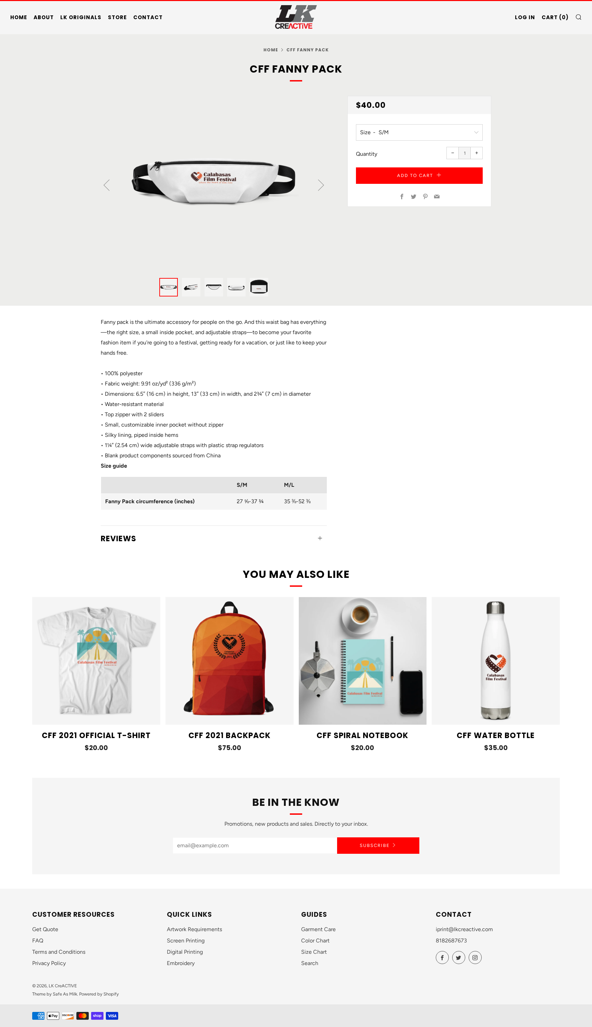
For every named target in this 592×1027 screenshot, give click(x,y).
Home (18, 17)
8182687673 (451, 940)
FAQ (37, 940)
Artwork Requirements (194, 929)
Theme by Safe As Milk (54, 994)
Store (117, 17)
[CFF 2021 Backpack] (229, 661)
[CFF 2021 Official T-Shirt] (96, 661)
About (44, 17)
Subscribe (375, 845)
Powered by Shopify (99, 994)
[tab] (168, 287)
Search (309, 963)
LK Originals (80, 17)
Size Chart (314, 952)
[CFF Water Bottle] (496, 661)
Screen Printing (186, 940)
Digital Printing (185, 952)
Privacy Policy (49, 963)
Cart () (555, 17)
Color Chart (315, 940)
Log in (525, 17)
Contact (148, 17)
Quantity (366, 154)
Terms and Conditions (58, 952)
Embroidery (181, 963)
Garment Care (318, 929)
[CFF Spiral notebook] (363, 661)
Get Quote (45, 929)
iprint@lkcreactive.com (464, 929)
